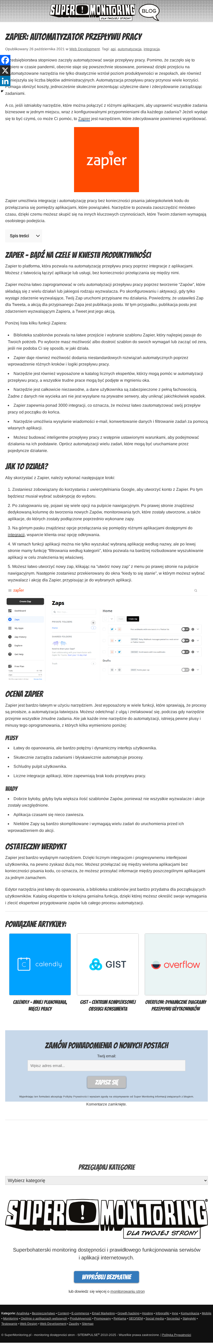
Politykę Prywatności (75, 1096)
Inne (175, 1313)
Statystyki (189, 1318)
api (113, 49)
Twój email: (106, 1056)
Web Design (28, 1324)
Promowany (102, 1318)
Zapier (84, 118)
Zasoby (74, 1324)
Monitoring (10, 1318)
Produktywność (80, 1318)
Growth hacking (128, 1313)
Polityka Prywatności (176, 1335)
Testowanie (9, 1324)
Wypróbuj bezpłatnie (106, 1277)
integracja (152, 49)
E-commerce (80, 1313)
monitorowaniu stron (127, 1291)
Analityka (22, 1313)
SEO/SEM (136, 1318)
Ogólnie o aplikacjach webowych (44, 1318)
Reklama (120, 1318)
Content (63, 1313)
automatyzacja (130, 49)
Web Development (84, 49)
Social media (154, 1318)
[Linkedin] (5, 81)
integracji (16, 534)
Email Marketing (103, 1313)
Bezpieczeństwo (43, 1313)
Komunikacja (190, 1313)
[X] (5, 70)
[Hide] (2, 91)
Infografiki (162, 1313)
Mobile (206, 1313)
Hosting (147, 1313)
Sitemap (88, 1324)
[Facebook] (5, 60)
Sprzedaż (173, 1318)
